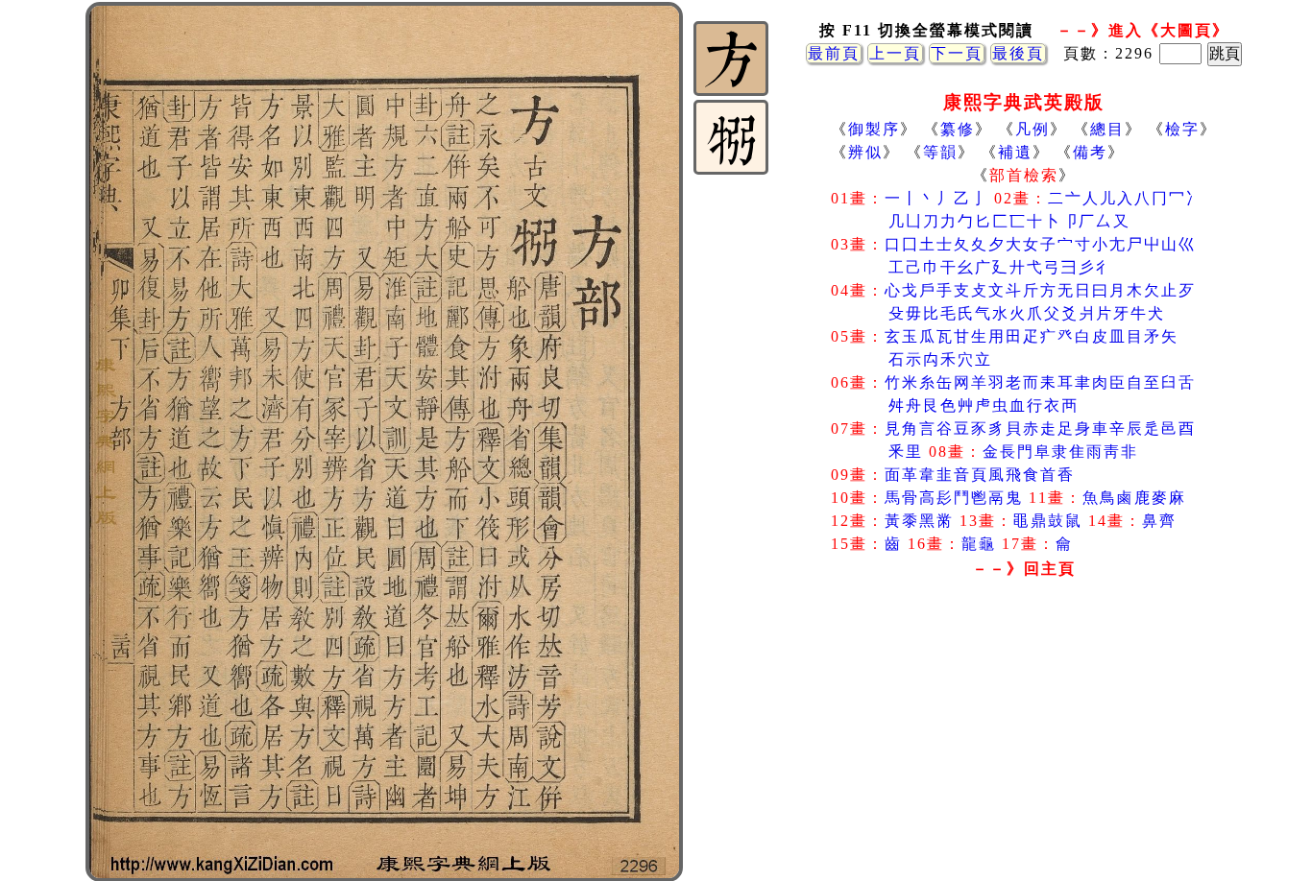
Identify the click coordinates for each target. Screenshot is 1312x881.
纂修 (957, 129)
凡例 (1032, 129)
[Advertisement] (1024, 738)
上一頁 (895, 53)
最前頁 (834, 53)
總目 (1107, 129)
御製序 (874, 129)
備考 (1090, 152)
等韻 (940, 152)
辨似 (865, 152)
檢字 (1182, 129)
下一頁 (957, 53)
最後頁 (1018, 53)
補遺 (1015, 152)
